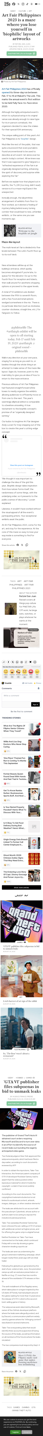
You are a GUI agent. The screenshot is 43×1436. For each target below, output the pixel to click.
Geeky (13, 11)
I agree (15, 1432)
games (16, 1407)
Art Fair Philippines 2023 (14, 89)
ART (19, 581)
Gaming (26, 1407)
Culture (22, 11)
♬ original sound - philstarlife (23, 347)
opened (6, 92)
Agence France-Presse (23, 1096)
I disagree (27, 1432)
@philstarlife (18, 327)
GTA (33, 1407)
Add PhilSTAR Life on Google (20, 53)
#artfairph (12, 331)
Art (30, 11)
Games (29, 1078)
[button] (39, 4)
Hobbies (19, 1078)
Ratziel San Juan (22, 44)
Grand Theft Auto (21, 1410)
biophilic (25, 138)
